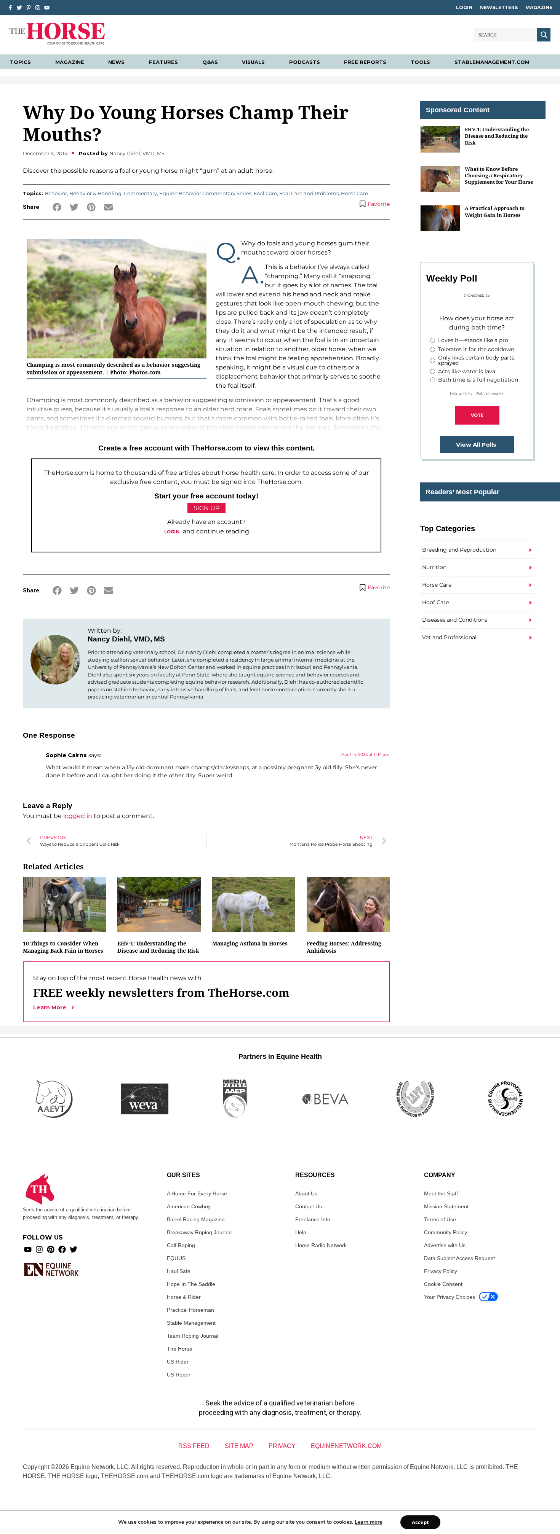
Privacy (282, 1446)
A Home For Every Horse (197, 1193)
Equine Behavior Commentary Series (205, 193)
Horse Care (354, 193)
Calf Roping (181, 1245)
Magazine (538, 7)
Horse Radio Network (321, 1245)
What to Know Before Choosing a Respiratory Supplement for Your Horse (499, 175)
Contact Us (308, 1206)
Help (300, 1232)
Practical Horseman (190, 1310)
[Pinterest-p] (28, 7)
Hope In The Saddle (191, 1284)
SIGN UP (206, 508)
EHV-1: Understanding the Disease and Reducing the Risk (158, 947)
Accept (420, 1522)
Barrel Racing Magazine (196, 1219)
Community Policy (445, 1232)
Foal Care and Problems (309, 193)
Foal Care (265, 193)
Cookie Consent (443, 1284)
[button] (57, 207)
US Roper (178, 1375)
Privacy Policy (440, 1271)
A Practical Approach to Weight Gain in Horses (495, 211)
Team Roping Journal (192, 1336)
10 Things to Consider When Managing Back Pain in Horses (63, 947)
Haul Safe (178, 1271)
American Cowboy (189, 1206)
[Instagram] (37, 7)
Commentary (140, 193)
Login (464, 7)
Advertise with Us (445, 1245)
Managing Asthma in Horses (250, 943)
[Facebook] (62, 1249)
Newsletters (499, 7)
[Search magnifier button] (543, 34)
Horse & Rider (184, 1297)
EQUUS (176, 1258)
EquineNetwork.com (346, 1446)
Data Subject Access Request (459, 1258)
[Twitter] (19, 7)
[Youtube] (28, 1249)
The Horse (179, 1349)
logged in (77, 816)
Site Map (239, 1446)
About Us (306, 1193)
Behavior (56, 193)
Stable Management (191, 1323)
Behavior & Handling (95, 193)
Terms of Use (440, 1219)
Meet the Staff (441, 1193)
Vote (477, 415)
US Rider (178, 1362)
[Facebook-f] (10, 7)
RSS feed (194, 1446)
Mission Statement (446, 1206)
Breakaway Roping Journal (199, 1232)
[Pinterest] (50, 1249)
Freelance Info (312, 1219)
